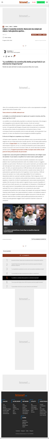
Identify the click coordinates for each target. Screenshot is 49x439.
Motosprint (25, 409)
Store (32, 410)
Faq (40, 407)
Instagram (23, 430)
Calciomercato (6, 413)
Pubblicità (24, 420)
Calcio (7, 26)
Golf (14, 410)
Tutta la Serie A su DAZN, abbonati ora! (13, 112)
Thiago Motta (34, 34)
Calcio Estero (5, 412)
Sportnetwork (25, 412)
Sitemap (32, 412)
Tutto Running (16, 409)
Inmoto (24, 407)
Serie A (10, 26)
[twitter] (9, 56)
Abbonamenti (34, 405)
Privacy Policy (43, 413)
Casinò (23, 426)
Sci (13, 404)
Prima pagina (33, 407)
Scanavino (40, 34)
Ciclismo (14, 407)
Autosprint (25, 405)
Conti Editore (25, 413)
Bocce (14, 412)
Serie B (4, 407)
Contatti (41, 404)
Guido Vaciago (8, 37)
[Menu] (2, 2)
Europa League (6, 410)
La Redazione (42, 405)
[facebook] (4, 56)
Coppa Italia (13, 143)
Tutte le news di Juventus (38, 239)
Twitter (27, 430)
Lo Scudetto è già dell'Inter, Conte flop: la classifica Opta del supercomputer (21, 230)
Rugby (14, 405)
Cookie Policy (42, 410)
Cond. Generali (43, 415)
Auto (23, 404)
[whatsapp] (6, 56)
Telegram (31, 430)
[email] (11, 56)
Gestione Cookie (43, 412)
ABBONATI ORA (41, 2)
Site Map (24, 423)
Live (34, 2)
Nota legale (42, 409)
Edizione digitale (34, 409)
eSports (14, 413)
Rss (32, 404)
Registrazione (25, 422)
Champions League (7, 409)
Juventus (15, 26)
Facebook (18, 430)
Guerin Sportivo (26, 410)
